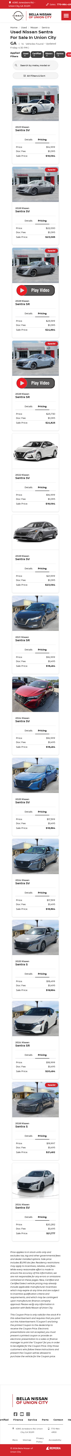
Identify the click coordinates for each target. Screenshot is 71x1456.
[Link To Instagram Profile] (28, 1414)
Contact (58, 1419)
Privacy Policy (40, 1440)
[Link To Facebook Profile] (16, 1414)
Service (32, 1419)
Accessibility (55, 1439)
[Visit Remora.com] (53, 1448)
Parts (45, 1419)
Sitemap (27, 1439)
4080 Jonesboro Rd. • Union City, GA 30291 (22, 4)
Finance (18, 1419)
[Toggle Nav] (66, 15)
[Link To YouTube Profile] (22, 1414)
